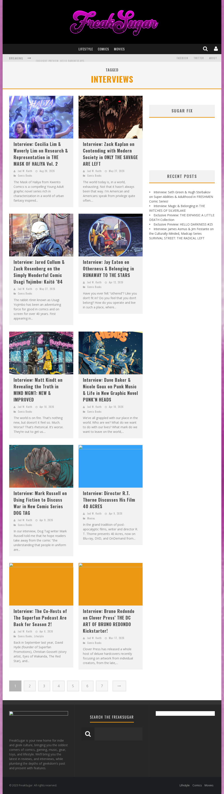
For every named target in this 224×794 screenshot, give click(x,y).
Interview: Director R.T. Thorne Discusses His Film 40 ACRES (109, 500)
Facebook (182, 58)
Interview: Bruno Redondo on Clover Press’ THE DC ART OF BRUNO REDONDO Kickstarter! (109, 621)
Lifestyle (86, 48)
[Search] (205, 49)
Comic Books (25, 175)
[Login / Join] (216, 49)
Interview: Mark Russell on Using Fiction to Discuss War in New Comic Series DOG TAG (40, 503)
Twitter (199, 58)
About (213, 58)
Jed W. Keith (25, 171)
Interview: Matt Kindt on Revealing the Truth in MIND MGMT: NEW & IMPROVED (38, 390)
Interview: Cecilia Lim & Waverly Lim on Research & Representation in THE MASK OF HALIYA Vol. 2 (41, 154)
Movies (119, 48)
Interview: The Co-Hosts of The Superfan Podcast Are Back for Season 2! (40, 617)
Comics (103, 48)
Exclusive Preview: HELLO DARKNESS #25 (60, 58)
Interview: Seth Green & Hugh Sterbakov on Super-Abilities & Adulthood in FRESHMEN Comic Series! (181, 196)
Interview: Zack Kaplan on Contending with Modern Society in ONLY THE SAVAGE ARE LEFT (110, 154)
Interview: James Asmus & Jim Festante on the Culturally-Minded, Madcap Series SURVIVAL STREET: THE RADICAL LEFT (181, 233)
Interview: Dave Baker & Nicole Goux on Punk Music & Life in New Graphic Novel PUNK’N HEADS (110, 390)
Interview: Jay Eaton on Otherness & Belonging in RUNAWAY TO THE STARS (108, 268)
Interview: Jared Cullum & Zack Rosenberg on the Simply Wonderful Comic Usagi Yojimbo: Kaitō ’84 (39, 272)
